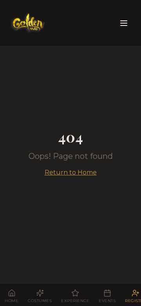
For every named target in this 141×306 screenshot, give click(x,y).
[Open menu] (124, 23)
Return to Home (71, 172)
